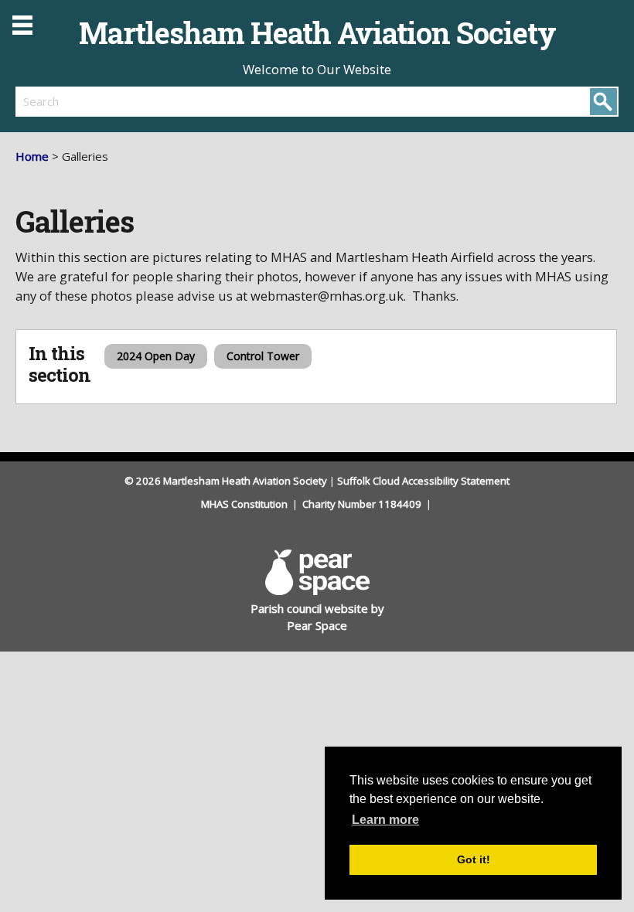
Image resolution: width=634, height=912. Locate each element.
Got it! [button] (473, 859)
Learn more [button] (385, 819)
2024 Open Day (156, 356)
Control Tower (263, 356)
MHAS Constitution (245, 504)
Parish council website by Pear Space (317, 617)
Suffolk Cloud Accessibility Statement (423, 481)
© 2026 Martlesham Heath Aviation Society (225, 481)
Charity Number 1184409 (363, 504)
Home (32, 156)
